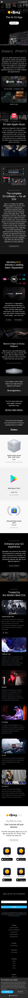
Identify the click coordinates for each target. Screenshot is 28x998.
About (14, 961)
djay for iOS (14, 932)
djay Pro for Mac (14, 927)
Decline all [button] (20, 991)
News (14, 965)
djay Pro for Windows (14, 929)
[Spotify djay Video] (14, 151)
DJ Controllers (14, 945)
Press (14, 968)
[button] (14, 246)
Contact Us (14, 976)
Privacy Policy (4, 989)
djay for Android (14, 934)
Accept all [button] (7, 991)
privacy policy (16, 915)
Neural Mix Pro (14, 936)
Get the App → (14, 23)
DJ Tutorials (14, 952)
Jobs (14, 963)
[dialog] (14, 988)
